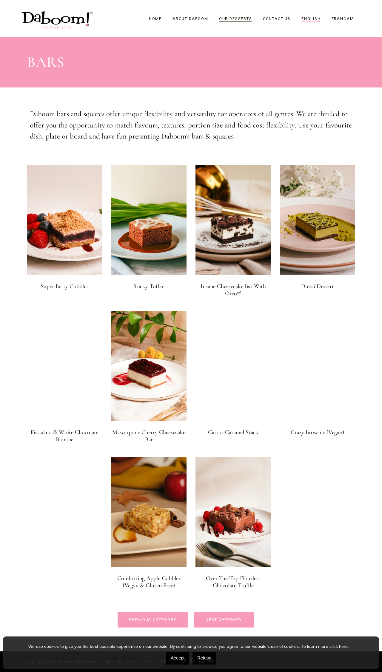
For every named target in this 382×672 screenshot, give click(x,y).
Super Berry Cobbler (64, 286)
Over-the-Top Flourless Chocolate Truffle (233, 582)
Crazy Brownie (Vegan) (317, 432)
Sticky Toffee (148, 286)
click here (338, 646)
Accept (177, 657)
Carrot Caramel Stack (233, 432)
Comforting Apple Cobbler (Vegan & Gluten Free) (149, 582)
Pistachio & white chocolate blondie (64, 436)
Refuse (204, 657)
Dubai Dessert (317, 286)
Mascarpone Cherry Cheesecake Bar (148, 436)
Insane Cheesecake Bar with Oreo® (233, 290)
